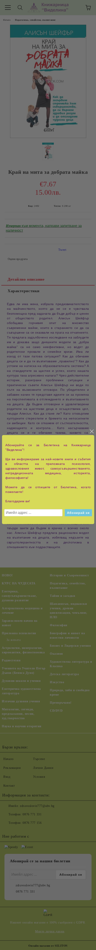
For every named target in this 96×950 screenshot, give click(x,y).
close (91, 431)
